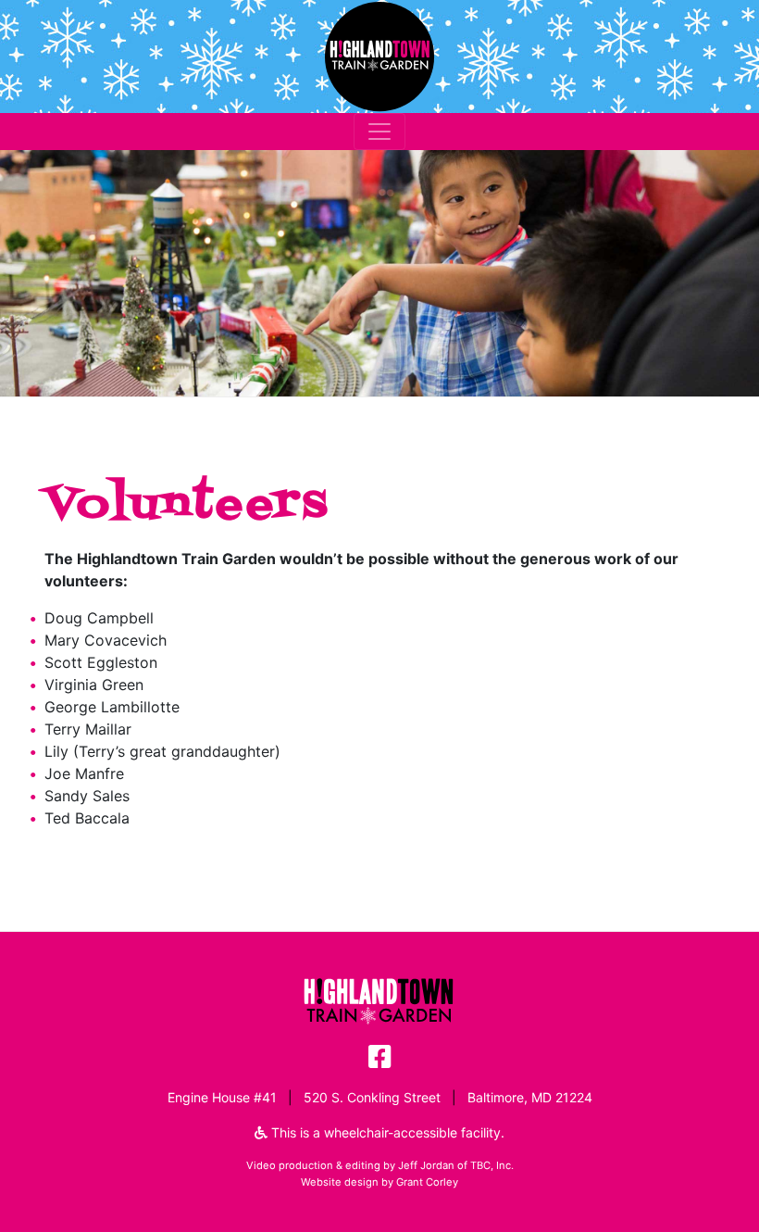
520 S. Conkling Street (372, 1097)
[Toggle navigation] (379, 131)
